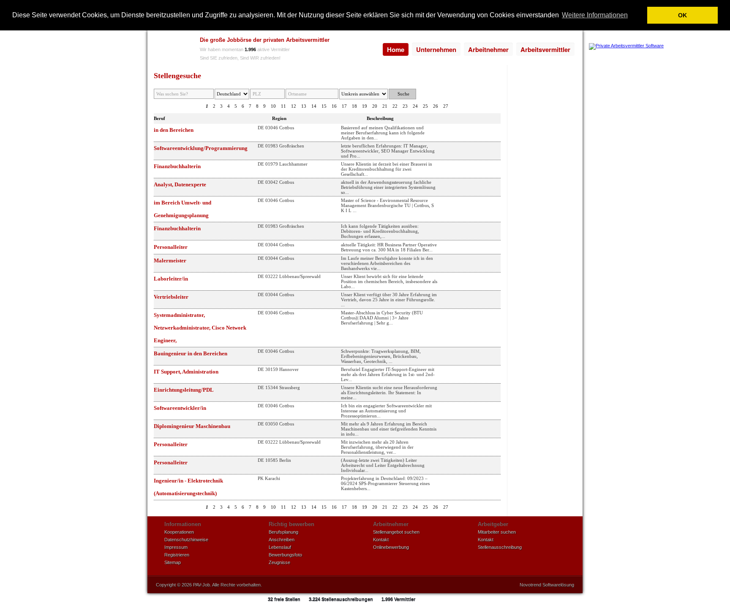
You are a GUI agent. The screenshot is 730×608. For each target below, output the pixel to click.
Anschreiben (281, 539)
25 (425, 106)
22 (395, 106)
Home (395, 49)
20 (374, 106)
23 (405, 106)
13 (303, 106)
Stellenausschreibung (500, 547)
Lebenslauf (280, 547)
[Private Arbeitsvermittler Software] (626, 45)
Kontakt (381, 539)
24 (415, 106)
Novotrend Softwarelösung (547, 584)
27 (445, 106)
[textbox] (267, 94)
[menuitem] (395, 49)
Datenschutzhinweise (186, 539)
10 (273, 106)
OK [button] (682, 15)
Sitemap (172, 562)
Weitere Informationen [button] (595, 15)
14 (313, 106)
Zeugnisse (279, 562)
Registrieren (176, 554)
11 (283, 106)
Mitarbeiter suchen (497, 531)
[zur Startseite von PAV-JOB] (171, 50)
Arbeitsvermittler (545, 49)
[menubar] (478, 49)
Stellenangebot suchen (396, 531)
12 (293, 106)
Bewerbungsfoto (285, 554)
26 (435, 106)
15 (324, 106)
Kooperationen (179, 531)
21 (384, 106)
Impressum (176, 547)
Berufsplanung (283, 531)
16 (334, 106)
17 (344, 106)
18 (354, 106)
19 (364, 106)
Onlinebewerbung (391, 547)
